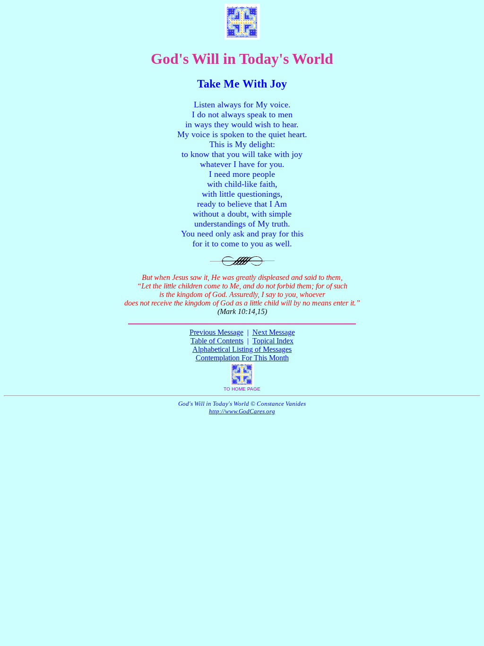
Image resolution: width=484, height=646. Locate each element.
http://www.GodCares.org (242, 411)
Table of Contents (216, 341)
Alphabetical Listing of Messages (242, 349)
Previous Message (216, 332)
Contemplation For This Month (242, 358)
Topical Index (273, 341)
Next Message (273, 332)
